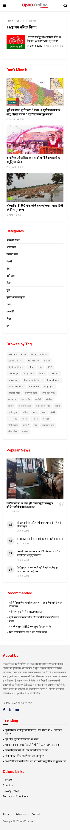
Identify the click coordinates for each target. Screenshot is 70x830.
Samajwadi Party (33, 380)
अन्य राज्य (11, 247)
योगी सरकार (13, 425)
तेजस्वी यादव (12, 254)
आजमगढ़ (12, 399)
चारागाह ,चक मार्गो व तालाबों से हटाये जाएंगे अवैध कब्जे (40, 538)
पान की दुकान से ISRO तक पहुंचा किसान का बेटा (30, 626)
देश (8, 268)
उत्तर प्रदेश (26, 399)
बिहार (9, 282)
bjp (41, 367)
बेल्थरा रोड (12, 419)
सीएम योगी (12, 431)
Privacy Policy (11, 791)
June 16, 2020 (14, 215)
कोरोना (57, 406)
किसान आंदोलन (24, 406)
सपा (8, 325)
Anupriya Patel (39, 354)
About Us (8, 785)
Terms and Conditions (16, 796)
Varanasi (34, 386)
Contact (7, 779)
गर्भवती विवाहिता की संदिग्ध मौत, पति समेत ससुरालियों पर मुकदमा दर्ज (35, 761)
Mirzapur (13, 380)
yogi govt (49, 386)
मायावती (35, 419)
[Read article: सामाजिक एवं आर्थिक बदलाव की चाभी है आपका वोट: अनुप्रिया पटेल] (35, 139)
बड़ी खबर (13, 103)
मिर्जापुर (46, 419)
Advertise (20, 814)
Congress (28, 373)
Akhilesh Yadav (17, 354)
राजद (9, 304)
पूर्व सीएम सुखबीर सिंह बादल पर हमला (25, 611)
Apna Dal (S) (15, 361)
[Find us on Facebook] (4, 710)
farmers (54, 373)
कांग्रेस (49, 399)
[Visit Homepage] (35, 6)
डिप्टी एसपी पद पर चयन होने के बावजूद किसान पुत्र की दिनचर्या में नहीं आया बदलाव (30, 505)
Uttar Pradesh (16, 386)
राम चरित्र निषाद (29, 20)
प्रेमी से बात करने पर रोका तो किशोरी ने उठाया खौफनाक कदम (32, 744)
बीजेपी (53, 412)
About (6, 814)
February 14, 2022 (16, 119)
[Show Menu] (4, 5)
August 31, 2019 (15, 167)
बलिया (25, 412)
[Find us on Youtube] (17, 710)
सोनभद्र (25, 431)
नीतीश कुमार (13, 412)
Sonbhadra (53, 380)
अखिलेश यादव (13, 239)
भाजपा (24, 419)
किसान (11, 406)
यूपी (11, 150)
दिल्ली (9, 261)
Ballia (47, 361)
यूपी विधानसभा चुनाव (16, 297)
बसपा (35, 412)
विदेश (9, 318)
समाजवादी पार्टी (48, 425)
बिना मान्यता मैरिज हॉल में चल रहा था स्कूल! (28, 632)
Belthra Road (15, 367)
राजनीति (10, 311)
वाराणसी (26, 425)
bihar (31, 367)
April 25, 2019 (51, 46)
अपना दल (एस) (48, 393)
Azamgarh (33, 361)
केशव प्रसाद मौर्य (43, 406)
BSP (49, 367)
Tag (17, 20)
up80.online (36, 46)
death (42, 373)
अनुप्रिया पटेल (31, 393)
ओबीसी (38, 399)
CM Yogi (13, 373)
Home (10, 20)
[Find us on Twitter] (10, 710)
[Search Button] (65, 5)
